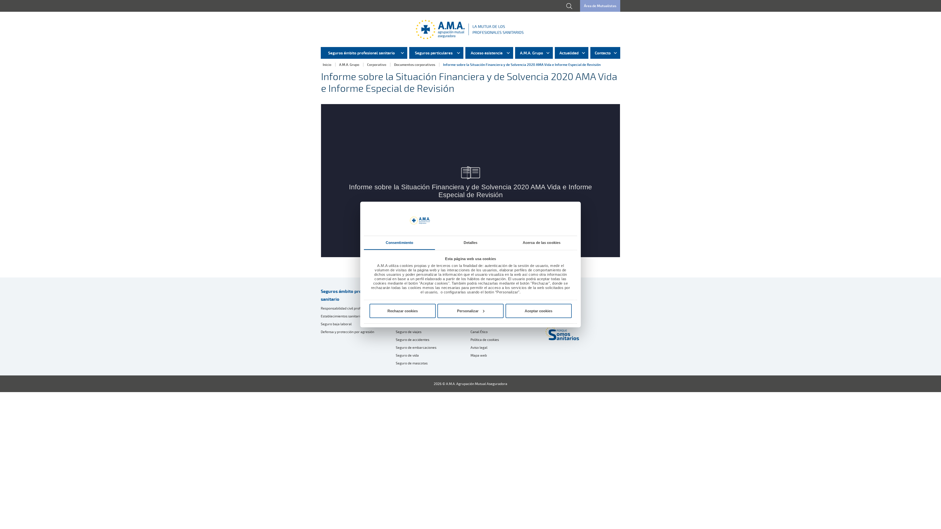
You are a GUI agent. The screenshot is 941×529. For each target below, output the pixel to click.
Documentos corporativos (414, 64)
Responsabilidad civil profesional (346, 308)
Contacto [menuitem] (603, 53)
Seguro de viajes (408, 331)
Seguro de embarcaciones (416, 347)
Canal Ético (479, 331)
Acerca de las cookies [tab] (541, 242)
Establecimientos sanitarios (342, 316)
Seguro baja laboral (336, 324)
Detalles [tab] (471, 242)
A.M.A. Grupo (349, 64)
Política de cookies (484, 339)
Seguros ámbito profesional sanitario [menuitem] (361, 53)
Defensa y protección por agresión (347, 331)
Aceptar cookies (538, 311)
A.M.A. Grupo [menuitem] (531, 53)
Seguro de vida (407, 355)
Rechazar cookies (402, 311)
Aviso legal (478, 347)
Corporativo (376, 64)
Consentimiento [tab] (399, 242)
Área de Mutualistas (600, 5)
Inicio (327, 64)
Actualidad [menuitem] (569, 53)
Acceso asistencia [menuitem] (487, 53)
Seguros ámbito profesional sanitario (350, 295)
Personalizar (468, 311)
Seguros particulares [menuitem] (434, 53)
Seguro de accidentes (412, 339)
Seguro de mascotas (412, 363)
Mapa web (478, 355)
